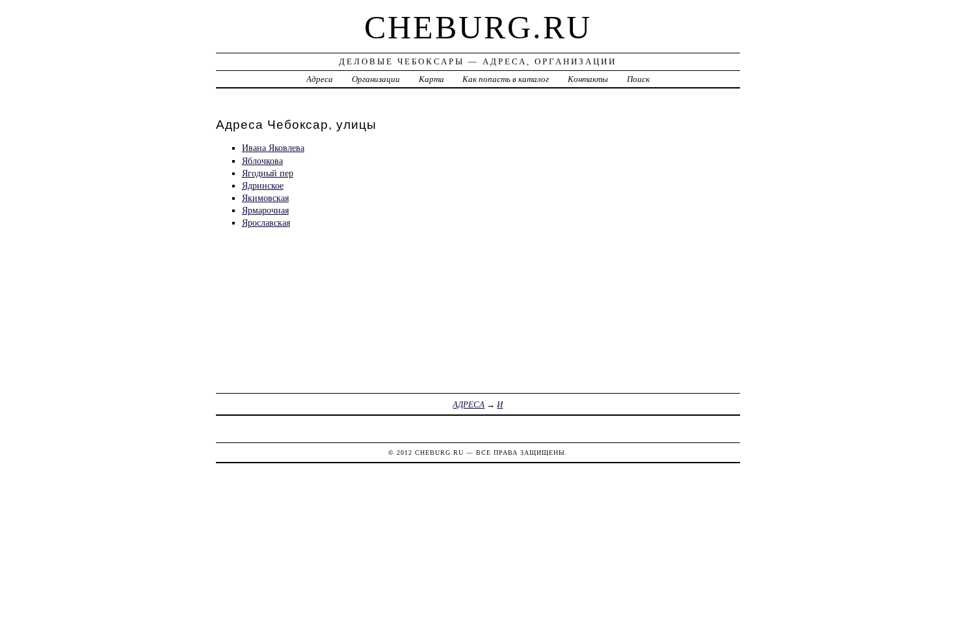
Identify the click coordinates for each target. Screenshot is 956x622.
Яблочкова (262, 161)
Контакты (588, 79)
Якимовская (265, 198)
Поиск (638, 79)
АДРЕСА (469, 404)
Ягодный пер (267, 173)
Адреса (319, 79)
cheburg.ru (478, 27)
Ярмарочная (265, 210)
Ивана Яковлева (273, 147)
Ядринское (263, 185)
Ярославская (266, 222)
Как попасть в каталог (505, 79)
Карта (431, 79)
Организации (376, 79)
